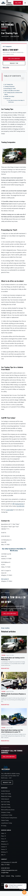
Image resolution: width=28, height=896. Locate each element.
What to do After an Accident (12, 90)
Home (2, 21)
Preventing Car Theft (9, 88)
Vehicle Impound (5, 799)
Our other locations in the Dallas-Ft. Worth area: (16, 101)
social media (9, 510)
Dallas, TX (3, 833)
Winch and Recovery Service (7, 810)
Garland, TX (4, 847)
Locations (18, 876)
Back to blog (6, 67)
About (2, 876)
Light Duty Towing (5, 804)
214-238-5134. (20, 506)
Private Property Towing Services (9, 818)
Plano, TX (3, 836)
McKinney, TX (4, 852)
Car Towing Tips (8, 84)
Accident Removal (5, 791)
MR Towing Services (18, 504)
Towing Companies (9, 86)
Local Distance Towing (6, 815)
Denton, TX (4, 849)
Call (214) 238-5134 (14, 58)
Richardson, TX (4, 844)
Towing (3, 30)
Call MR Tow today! (9, 96)
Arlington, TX (4, 841)
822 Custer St (5, 579)
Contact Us (7, 98)
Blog (6, 21)
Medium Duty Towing (6, 796)
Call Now (18, 2)
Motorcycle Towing (5, 807)
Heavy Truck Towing (6, 794)
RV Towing (3, 826)
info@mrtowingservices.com (9, 870)
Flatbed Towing (5, 820)
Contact (8, 876)
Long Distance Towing (6, 823)
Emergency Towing (5, 812)
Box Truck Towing (5, 802)
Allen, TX (3, 855)
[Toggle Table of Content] (22, 78)
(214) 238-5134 (14, 36)
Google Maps (5, 872)
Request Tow (14, 63)
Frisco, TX (3, 839)
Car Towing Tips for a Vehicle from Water (13, 93)
